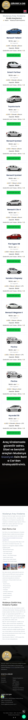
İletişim (7, 20)
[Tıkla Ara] (24, 711)
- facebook (16, 685)
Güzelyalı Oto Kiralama (18, 689)
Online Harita (16, 682)
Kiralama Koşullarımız (18, 678)
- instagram (16, 684)
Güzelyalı (7, 457)
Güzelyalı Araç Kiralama (18, 687)
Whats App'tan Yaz (13, 55)
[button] (2, 11)
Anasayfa (3, 678)
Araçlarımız (3, 682)
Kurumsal (3, 680)
